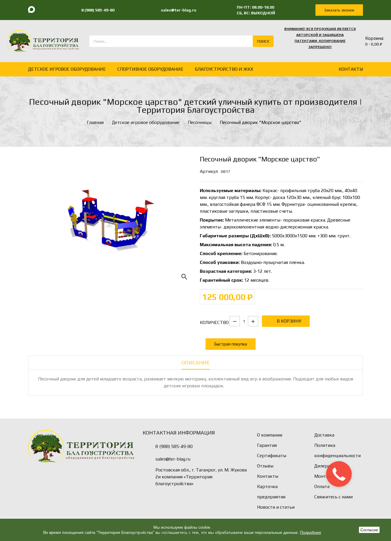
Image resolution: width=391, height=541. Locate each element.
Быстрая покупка (230, 343)
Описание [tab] (195, 363)
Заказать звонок (339, 10)
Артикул (209, 171)
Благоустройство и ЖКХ (224, 69)
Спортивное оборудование (150, 69)
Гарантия (267, 445)
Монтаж (323, 476)
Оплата (321, 486)
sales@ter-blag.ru (172, 459)
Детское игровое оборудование (67, 69)
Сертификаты (271, 455)
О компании (269, 435)
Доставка (324, 435)
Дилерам (323, 466)
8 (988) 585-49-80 (174, 446)
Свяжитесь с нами (333, 496)
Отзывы (265, 466)
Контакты (267, 476)
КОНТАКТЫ (351, 69)
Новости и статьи (276, 507)
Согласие (369, 530)
